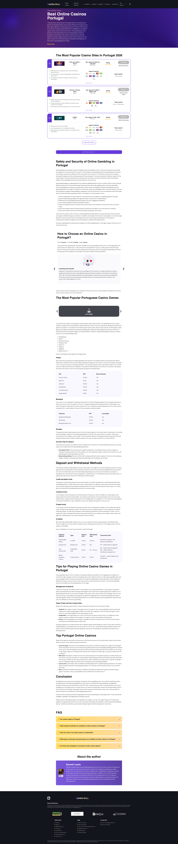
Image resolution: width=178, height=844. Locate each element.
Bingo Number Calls (83, 828)
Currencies (114, 4)
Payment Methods (76, 4)
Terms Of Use (59, 836)
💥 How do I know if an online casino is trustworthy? (75, 732)
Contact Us (58, 828)
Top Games (121, 4)
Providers (87, 4)
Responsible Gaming (60, 834)
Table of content (89, 152)
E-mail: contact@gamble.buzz (108, 822)
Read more (88, 83)
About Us (58, 824)
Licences (94, 4)
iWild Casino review (123, 65)
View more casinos (89, 142)
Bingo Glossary (82, 830)
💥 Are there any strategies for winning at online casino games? (79, 746)
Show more (50, 44)
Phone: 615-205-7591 (106, 824)
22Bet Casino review (123, 120)
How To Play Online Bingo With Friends (87, 826)
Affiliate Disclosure (59, 826)
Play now (123, 62)
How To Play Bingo (82, 824)
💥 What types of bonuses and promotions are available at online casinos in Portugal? (86, 739)
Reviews (100, 4)
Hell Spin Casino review (124, 93)
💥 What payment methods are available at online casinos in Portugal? (81, 726)
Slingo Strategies (82, 832)
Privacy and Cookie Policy (61, 832)
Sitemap (57, 822)
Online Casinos (67, 4)
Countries (107, 4)
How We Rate (58, 830)
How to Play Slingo (82, 822)
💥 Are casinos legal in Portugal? (69, 719)
